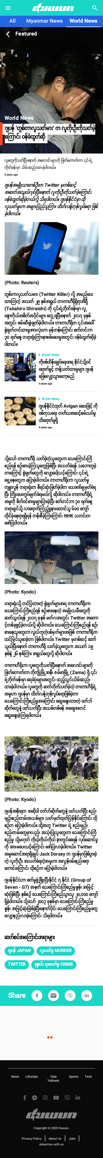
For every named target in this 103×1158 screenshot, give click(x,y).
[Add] (36, 995)
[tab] (12, 21)
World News (83, 21)
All (12, 21)
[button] (19, 951)
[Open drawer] (8, 8)
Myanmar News (44, 21)
